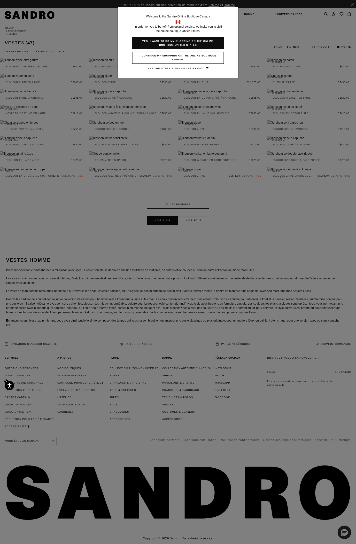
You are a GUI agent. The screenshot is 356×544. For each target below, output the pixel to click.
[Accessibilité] (9, 385)
